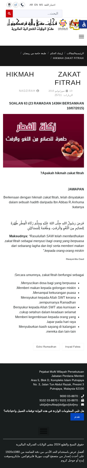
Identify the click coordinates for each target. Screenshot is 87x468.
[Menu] (43, 37)
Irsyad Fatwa (73, 346)
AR (31, 4)
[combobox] (37, 13)
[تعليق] (16, 4)
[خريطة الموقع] (9, 4)
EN (36, 4)
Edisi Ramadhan (46, 346)
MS (41, 4)
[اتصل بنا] (22, 4)
